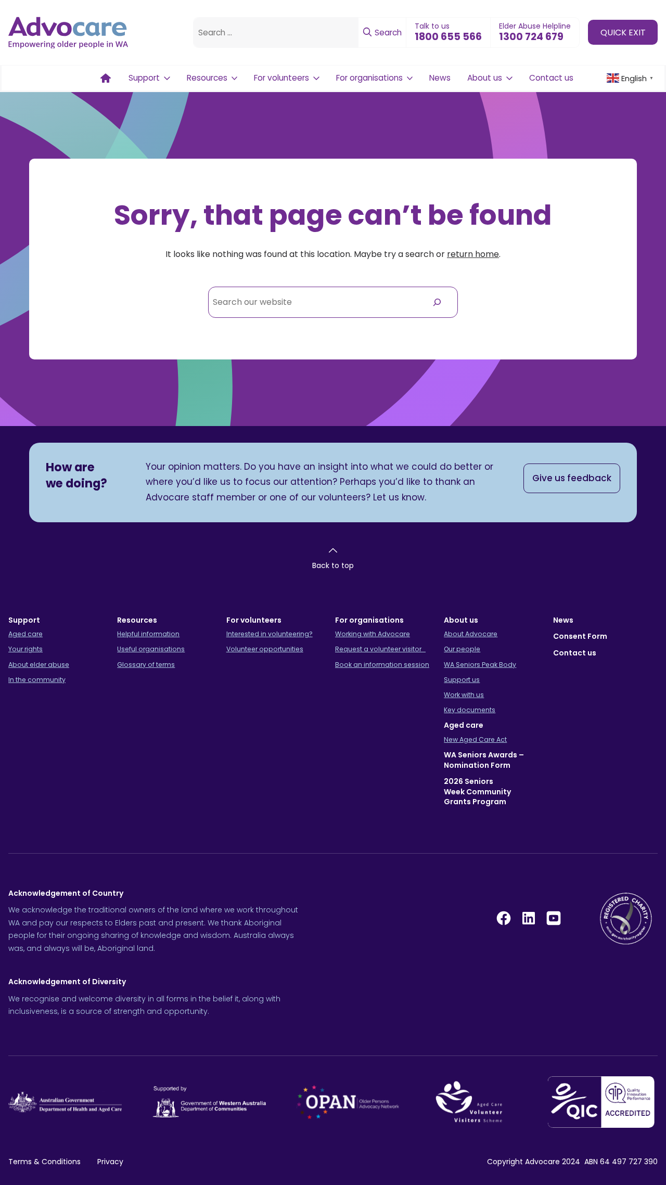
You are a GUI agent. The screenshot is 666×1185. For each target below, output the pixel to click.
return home (473, 254)
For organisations (369, 77)
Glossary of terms (146, 664)
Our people (462, 649)
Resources (207, 77)
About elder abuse (38, 664)
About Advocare (470, 633)
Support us (462, 679)
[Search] (436, 302)
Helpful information (148, 633)
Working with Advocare (372, 633)
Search (387, 32)
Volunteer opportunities (264, 649)
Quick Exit (623, 32)
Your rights (25, 649)
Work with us (464, 694)
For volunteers (281, 77)
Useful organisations (151, 649)
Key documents (469, 709)
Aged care (25, 633)
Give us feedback (571, 478)
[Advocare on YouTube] (553, 918)
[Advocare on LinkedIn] (528, 918)
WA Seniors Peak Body (480, 664)
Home (105, 78)
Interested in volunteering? (269, 633)
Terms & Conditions (44, 1161)
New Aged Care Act (475, 739)
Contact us (551, 77)
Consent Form (580, 636)
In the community (37, 679)
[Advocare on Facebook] (503, 918)
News (440, 77)
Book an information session (382, 664)
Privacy (110, 1161)
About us (484, 77)
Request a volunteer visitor (380, 649)
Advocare (542, 1161)
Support (144, 77)
